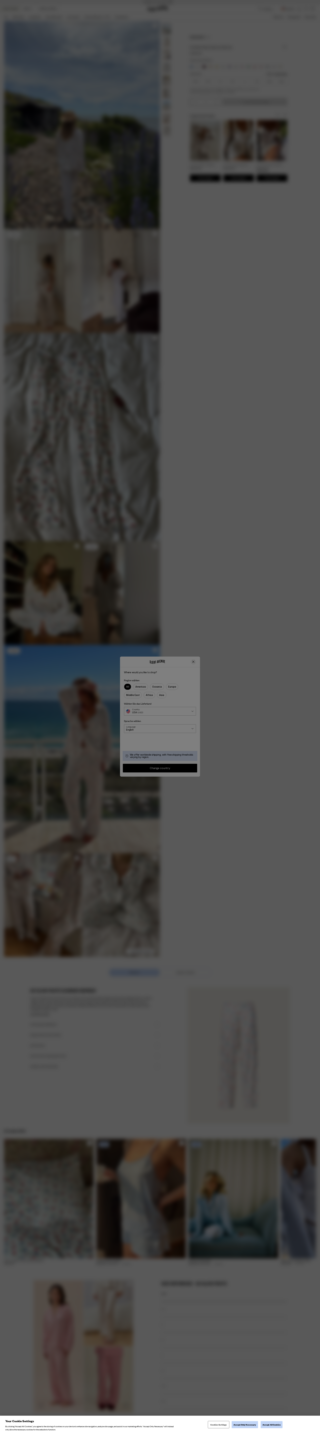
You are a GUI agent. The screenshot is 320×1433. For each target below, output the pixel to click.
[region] (160, 1424)
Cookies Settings (218, 1424)
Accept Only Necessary (245, 1424)
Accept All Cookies (271, 1424)
